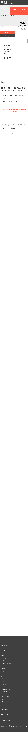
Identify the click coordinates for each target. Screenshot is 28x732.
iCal (2, 128)
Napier (10, 133)
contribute (4, 694)
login (2, 673)
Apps (5, 53)
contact (3, 686)
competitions (4, 681)
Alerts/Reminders (5, 707)
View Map (3, 98)
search (5, 11)
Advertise (17, 3)
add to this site (5, 696)
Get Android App (5, 720)
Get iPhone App (5, 718)
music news (4, 645)
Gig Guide (22, 23)
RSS (16, 128)
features (22, 28)
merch (2, 655)
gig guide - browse (6, 663)
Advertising (7, 49)
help (2, 678)
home (2, 643)
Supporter (5, 5)
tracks (23, 30)
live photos (22, 27)
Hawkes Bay (16, 133)
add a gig (3, 668)
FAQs (2, 699)
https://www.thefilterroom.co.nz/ (11, 101)
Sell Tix (11, 3)
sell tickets (4, 691)
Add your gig (7, 45)
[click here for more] (14, 67)
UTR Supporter (5, 709)
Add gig (5, 3)
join (2, 676)
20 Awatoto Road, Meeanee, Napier (12, 95)
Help (11, 5)
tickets (3, 665)
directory (3, 652)
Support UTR (8, 51)
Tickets (22, 22)
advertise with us (5, 689)
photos (3, 650)
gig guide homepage (6, 661)
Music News (21, 25)
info (2, 701)
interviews (4, 648)
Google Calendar (9, 128)
